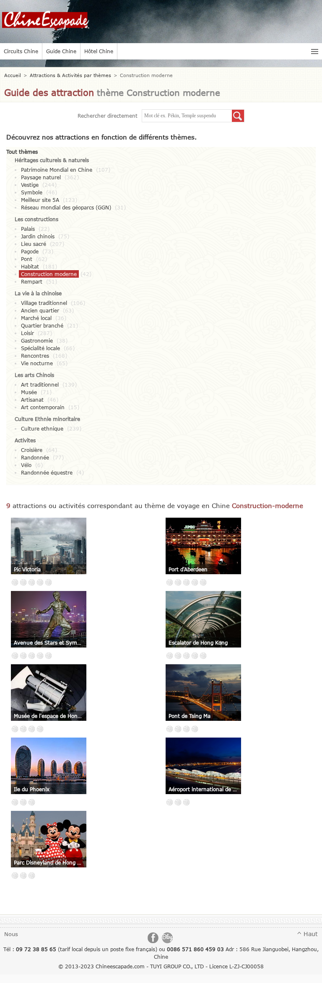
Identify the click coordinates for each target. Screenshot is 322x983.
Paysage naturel (41, 177)
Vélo (26, 465)
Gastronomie (37, 340)
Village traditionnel (44, 303)
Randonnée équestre (47, 472)
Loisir (27, 333)
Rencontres (35, 356)
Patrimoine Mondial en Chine (56, 170)
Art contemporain (43, 407)
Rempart (31, 281)
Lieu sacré (33, 244)
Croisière (31, 450)
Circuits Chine (21, 51)
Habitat (30, 266)
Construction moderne (49, 274)
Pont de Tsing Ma (189, 716)
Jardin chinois (38, 236)
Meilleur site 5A (40, 200)
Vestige (30, 185)
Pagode (30, 251)
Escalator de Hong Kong (198, 642)
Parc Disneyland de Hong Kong (48, 862)
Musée (29, 392)
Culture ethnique (42, 428)
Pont (26, 259)
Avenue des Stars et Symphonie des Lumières (48, 642)
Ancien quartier (40, 310)
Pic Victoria (27, 569)
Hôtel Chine (98, 51)
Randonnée (35, 457)
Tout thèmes (22, 152)
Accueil (12, 75)
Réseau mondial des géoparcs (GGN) (66, 207)
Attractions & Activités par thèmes (70, 75)
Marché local (36, 318)
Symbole (31, 192)
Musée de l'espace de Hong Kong (48, 716)
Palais (28, 229)
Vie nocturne (37, 363)
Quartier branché (42, 325)
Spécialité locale (40, 348)
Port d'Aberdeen (188, 569)
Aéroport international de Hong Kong (203, 789)
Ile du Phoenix (31, 789)
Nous (11, 934)
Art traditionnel (40, 384)
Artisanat (32, 399)
